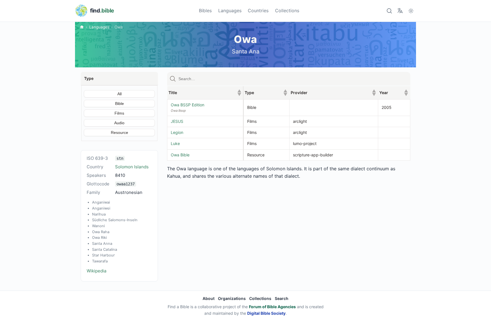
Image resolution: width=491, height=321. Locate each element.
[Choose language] (400, 11)
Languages (230, 10)
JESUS (177, 121)
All (119, 94)
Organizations (232, 298)
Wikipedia (97, 271)
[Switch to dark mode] (411, 11)
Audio (119, 123)
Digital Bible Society (266, 313)
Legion (177, 132)
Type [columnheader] (266, 92)
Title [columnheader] (205, 92)
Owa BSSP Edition (187, 104)
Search (281, 298)
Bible (119, 103)
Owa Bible (180, 154)
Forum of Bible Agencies (272, 306)
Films (119, 113)
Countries (258, 10)
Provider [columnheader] (333, 92)
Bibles (205, 10)
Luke (175, 143)
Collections (287, 10)
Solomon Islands (132, 166)
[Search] (389, 11)
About (209, 298)
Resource (119, 132)
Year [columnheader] (393, 92)
